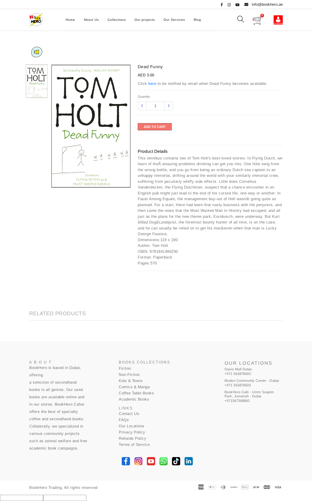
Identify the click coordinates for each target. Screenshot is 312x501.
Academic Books (134, 399)
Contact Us (129, 414)
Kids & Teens (131, 381)
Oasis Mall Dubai (238, 369)
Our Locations (131, 426)
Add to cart (155, 127)
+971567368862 (237, 401)
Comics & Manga (134, 387)
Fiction (125, 368)
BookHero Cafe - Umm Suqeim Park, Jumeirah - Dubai (249, 394)
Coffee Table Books (136, 393)
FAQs (124, 420)
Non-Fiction (129, 374)
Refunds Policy (132, 438)
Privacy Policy (132, 432)
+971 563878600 (238, 374)
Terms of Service (134, 444)
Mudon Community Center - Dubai (252, 380)
